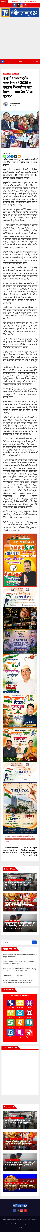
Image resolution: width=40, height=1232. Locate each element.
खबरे (13, 73)
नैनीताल (17, 73)
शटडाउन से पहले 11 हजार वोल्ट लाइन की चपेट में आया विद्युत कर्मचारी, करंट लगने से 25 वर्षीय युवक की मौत (20, 925)
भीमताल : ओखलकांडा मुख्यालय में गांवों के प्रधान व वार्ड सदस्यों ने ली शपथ (11, 850)
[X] (15, 156)
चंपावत (18, 900)
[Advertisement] (20, 38)
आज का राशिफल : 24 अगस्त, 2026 (13, 975)
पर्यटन (26, 900)
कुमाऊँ (10, 73)
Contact (20, 1227)
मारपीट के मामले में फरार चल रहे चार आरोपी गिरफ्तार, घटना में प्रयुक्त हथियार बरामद (19, 884)
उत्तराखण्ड (5, 73)
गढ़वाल (18, 1183)
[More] (19, 156)
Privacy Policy (22, 1224)
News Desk (16, 103)
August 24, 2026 (12, 1126)
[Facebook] (8, 156)
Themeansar (34, 1219)
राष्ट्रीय (25, 1183)
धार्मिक (22, 900)
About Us (13, 1224)
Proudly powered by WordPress (10, 1219)
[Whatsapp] (4, 156)
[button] (37, 61)
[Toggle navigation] (20, 61)
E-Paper (7, 1224)
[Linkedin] (12, 156)
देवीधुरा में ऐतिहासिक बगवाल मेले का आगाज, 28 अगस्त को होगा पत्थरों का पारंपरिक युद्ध (18, 905)
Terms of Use (31, 1224)
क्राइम (15, 880)
